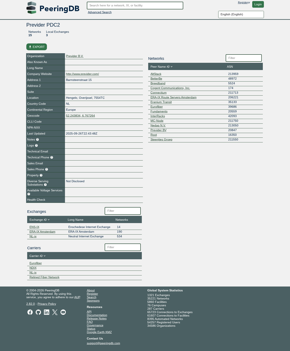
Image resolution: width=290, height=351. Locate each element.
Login (258, 4)
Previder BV (158, 130)
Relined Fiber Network (44, 277)
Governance (95, 325)
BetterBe (156, 78)
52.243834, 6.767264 (80, 115)
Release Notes (97, 318)
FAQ (90, 322)
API (89, 311)
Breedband (158, 83)
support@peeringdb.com (103, 343)
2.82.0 (30, 303)
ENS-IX (34, 227)
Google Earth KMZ (99, 332)
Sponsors (93, 300)
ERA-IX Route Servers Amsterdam (174, 97)
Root (154, 134)
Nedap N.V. (158, 125)
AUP (77, 297)
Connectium (159, 92)
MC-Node (157, 120)
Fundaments (159, 111)
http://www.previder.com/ (82, 74)
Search (91, 297)
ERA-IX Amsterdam (42, 231)
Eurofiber (36, 263)
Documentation (97, 315)
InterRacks (158, 116)
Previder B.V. (74, 56)
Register (243, 2)
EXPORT (36, 47)
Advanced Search (100, 12)
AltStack (156, 74)
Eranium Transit (161, 102)
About (91, 290)
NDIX (33, 267)
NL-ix (33, 236)
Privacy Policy (47, 303)
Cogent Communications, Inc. (170, 88)
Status (91, 328)
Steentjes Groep (161, 139)
